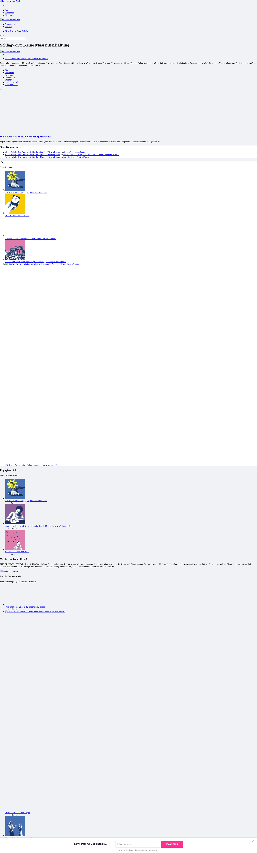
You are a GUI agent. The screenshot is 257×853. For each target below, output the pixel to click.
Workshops (10, 24)
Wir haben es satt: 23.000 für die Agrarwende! (25, 136)
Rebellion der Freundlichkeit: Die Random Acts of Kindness (30, 238)
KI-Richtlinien (11, 84)
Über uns (9, 15)
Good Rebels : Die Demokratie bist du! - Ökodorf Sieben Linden (32, 152)
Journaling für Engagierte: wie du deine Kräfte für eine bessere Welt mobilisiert (38, 526)
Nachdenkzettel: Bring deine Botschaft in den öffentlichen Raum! (91, 154)
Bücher (8, 26)
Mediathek (9, 13)
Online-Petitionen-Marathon (75, 152)
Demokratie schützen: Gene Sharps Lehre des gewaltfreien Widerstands (35, 261)
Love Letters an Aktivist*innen (76, 157)
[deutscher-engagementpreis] (9, 571)
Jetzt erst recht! (11, 82)
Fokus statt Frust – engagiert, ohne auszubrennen (26, 192)
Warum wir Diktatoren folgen (17, 812)
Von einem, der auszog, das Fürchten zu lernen (25, 607)
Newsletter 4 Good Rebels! (16, 31)
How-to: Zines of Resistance (17, 215)
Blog (7, 10)
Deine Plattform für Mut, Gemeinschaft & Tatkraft (26, 58)
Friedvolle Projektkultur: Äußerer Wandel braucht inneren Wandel (33, 465)
